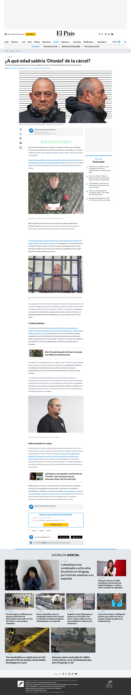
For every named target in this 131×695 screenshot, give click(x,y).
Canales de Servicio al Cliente (46, 682)
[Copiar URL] (20, 147)
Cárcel (48, 530)
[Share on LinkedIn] (20, 142)
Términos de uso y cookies (69, 684)
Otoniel (42, 530)
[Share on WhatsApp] (20, 138)
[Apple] (76, 537)
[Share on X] (20, 133)
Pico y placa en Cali (91, 46)
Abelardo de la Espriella (71, 46)
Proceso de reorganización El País (36, 690)
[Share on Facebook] (20, 129)
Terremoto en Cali (50, 46)
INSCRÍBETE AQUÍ (56, 525)
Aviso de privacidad (54, 684)
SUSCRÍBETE (30, 34)
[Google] (63, 537)
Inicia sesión (10, 34)
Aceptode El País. (49, 520)
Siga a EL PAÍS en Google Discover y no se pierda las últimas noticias (29, 68)
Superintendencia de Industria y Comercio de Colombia (42, 688)
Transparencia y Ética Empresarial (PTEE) (52, 686)
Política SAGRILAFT (31, 686)
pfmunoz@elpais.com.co (57, 692)
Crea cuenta (20, 34)
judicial (34, 530)
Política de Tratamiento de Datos (48, 520)
